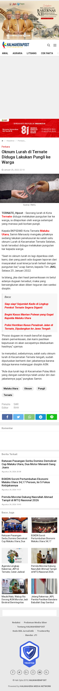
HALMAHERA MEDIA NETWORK (35, 686)
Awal (5, 53)
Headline (10, 141)
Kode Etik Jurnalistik (23, 631)
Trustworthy (43, 631)
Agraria (17, 53)
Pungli (41, 388)
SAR (16, 404)
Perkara (21, 141)
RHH (16, 407)
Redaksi (16, 622)
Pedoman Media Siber (35, 622)
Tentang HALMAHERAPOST (31, 627)
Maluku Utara (11, 388)
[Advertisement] (29, 87)
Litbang (32, 53)
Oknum (28, 388)
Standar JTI (31, 635)
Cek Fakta (47, 53)
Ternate (7, 216)
